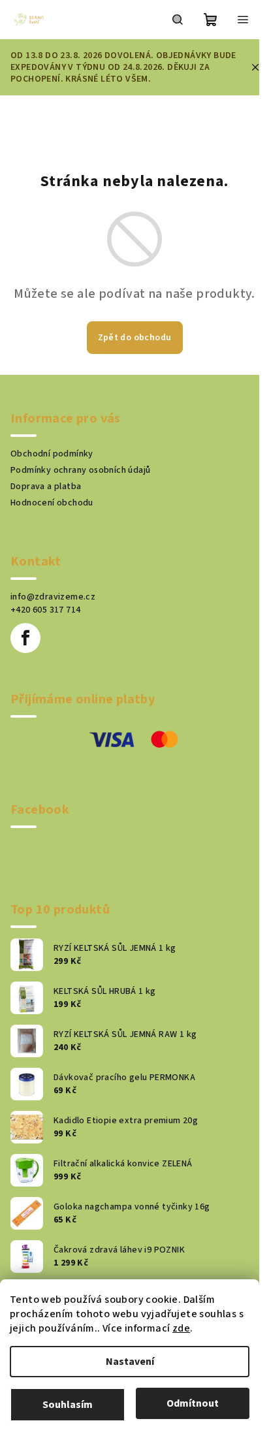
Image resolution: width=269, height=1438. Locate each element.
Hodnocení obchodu (51, 502)
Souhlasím (67, 1405)
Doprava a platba (45, 486)
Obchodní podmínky (51, 453)
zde (181, 1328)
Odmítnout (192, 1403)
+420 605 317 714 (45, 609)
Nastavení (130, 1361)
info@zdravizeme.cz (52, 596)
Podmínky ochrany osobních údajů (80, 470)
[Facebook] (25, 638)
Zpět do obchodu (135, 337)
